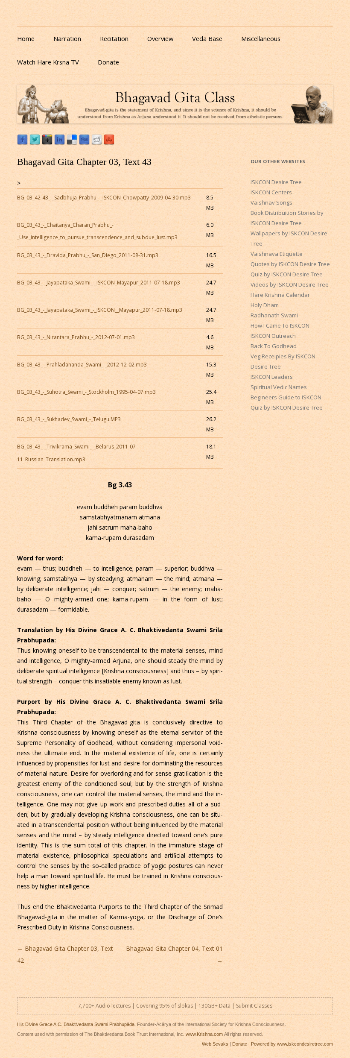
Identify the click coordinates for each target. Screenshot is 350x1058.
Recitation (114, 38)
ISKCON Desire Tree (276, 182)
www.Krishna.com (204, 1034)
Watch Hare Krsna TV (48, 62)
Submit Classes (254, 1005)
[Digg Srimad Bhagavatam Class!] (84, 143)
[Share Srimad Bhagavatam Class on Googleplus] (47, 143)
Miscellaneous (260, 38)
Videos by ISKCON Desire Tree (290, 284)
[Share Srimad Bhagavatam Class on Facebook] (22, 143)
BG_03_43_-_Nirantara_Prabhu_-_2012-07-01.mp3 (76, 337)
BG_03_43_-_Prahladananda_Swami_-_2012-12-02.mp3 (82, 364)
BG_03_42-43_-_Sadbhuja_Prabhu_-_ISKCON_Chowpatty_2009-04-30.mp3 (104, 197)
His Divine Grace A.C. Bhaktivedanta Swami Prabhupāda (75, 1024)
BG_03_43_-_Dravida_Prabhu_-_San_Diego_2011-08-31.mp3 (87, 255)
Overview (160, 38)
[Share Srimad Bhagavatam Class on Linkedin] (59, 143)
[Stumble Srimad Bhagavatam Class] (109, 143)
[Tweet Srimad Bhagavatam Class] (34, 143)
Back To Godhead (274, 346)
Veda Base (207, 38)
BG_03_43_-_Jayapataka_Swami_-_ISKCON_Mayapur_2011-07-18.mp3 (98, 282)
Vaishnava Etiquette (277, 254)
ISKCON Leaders (272, 377)
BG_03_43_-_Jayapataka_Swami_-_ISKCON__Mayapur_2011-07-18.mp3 (99, 310)
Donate (108, 62)
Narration (67, 38)
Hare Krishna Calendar (280, 295)
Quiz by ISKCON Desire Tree (287, 274)
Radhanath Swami (274, 315)
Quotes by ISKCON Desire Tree (290, 264)
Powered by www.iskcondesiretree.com (292, 1043)
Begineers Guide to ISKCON (286, 397)
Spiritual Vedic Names (279, 387)
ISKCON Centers (271, 192)
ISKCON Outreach (273, 336)
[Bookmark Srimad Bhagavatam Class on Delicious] (72, 143)
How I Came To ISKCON (280, 325)
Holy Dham (265, 305)
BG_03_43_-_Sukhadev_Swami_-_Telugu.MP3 (69, 419)
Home (26, 38)
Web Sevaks (215, 1043)
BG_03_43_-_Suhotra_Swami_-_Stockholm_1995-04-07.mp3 (86, 392)
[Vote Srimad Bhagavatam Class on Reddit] (96, 143)
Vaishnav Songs (271, 202)
